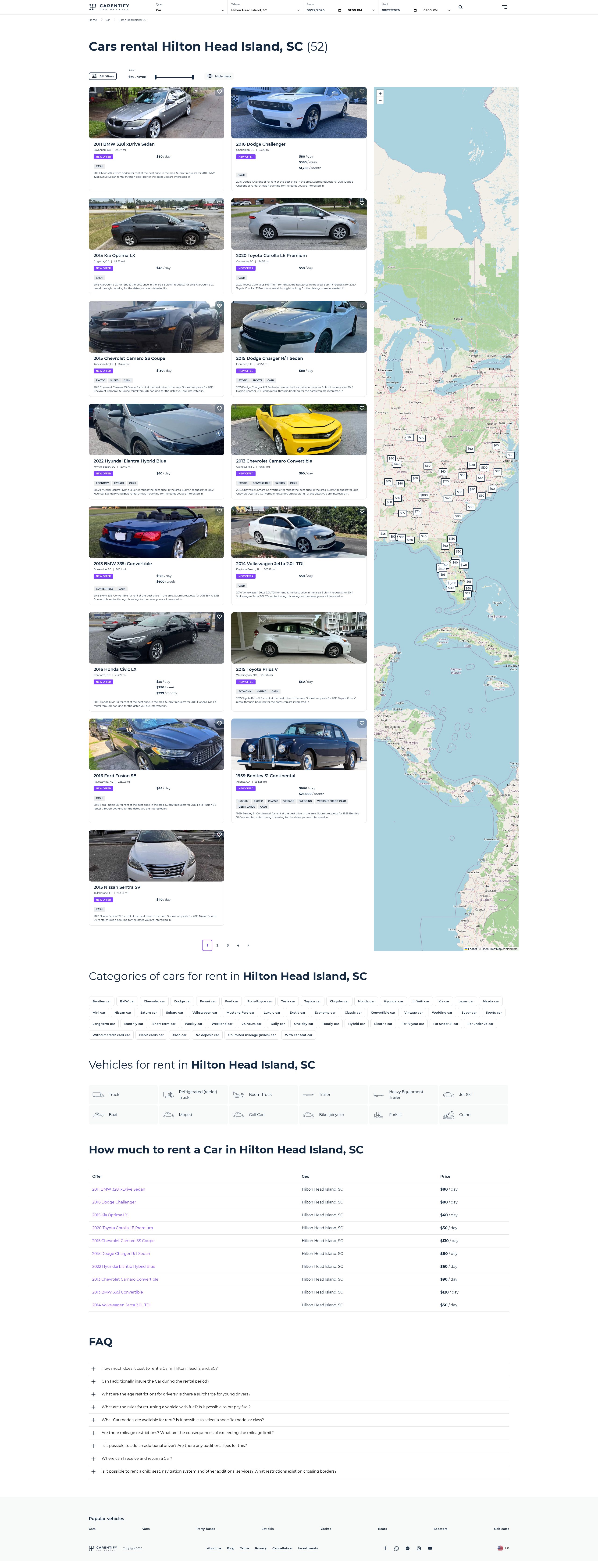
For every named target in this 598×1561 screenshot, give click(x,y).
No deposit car (207, 1035)
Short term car (164, 1024)
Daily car (278, 1024)
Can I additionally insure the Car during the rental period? (155, 1381)
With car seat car (298, 1035)
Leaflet (472, 949)
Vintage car (413, 1012)
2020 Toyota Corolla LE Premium (122, 1228)
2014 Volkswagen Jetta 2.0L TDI (121, 1305)
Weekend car (222, 1024)
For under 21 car (445, 1024)
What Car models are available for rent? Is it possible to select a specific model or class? (183, 1420)
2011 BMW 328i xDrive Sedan (118, 1189)
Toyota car (312, 1001)
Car (158, 10)
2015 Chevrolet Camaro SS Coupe (123, 1241)
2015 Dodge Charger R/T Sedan (121, 1253)
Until (385, 4)
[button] (458, 516)
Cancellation (282, 1548)
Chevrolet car (154, 1001)
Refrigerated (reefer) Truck (198, 1095)
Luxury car (272, 1012)
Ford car (231, 1001)
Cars (92, 1529)
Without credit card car (111, 1035)
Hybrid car (356, 1024)
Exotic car (297, 1012)
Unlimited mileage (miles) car (252, 1035)
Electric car (383, 1024)
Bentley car (102, 1001)
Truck (114, 1094)
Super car (469, 1012)
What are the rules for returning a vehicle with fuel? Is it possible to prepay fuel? (176, 1407)
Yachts (325, 1529)
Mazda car (491, 1001)
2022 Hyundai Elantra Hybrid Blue (123, 1266)
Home (93, 20)
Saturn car (148, 1012)
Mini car (99, 1012)
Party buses (205, 1529)
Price (131, 70)
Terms (244, 1548)
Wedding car (442, 1012)
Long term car (104, 1024)
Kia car (443, 1001)
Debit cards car (151, 1035)
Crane (464, 1115)
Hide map (223, 76)
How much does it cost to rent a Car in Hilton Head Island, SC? (160, 1368)
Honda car (366, 1001)
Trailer (324, 1094)
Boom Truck (260, 1094)
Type (159, 4)
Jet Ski (465, 1094)
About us (214, 1548)
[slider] (156, 77)
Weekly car (193, 1024)
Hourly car (331, 1024)
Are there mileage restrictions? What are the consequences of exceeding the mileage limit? (188, 1433)
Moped (185, 1115)
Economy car (325, 1012)
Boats (382, 1529)
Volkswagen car (204, 1012)
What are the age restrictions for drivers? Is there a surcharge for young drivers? (176, 1394)
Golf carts (501, 1529)
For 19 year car (413, 1024)
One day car (303, 1024)
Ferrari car (208, 1001)
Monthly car (133, 1024)
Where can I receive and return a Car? (137, 1458)
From (310, 4)
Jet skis (268, 1529)
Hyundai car (393, 1001)
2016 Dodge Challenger (114, 1202)
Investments (308, 1548)
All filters (107, 76)
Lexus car (466, 1001)
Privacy (261, 1548)
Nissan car (122, 1012)
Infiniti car (421, 1001)
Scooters (440, 1529)
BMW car (127, 1001)
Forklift (395, 1115)
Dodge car (182, 1001)
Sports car (494, 1012)
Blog (230, 1548)
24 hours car (251, 1024)
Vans (146, 1529)
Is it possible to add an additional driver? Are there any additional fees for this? (174, 1445)
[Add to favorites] (219, 91)
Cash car (179, 1035)
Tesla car (288, 1001)
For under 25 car (480, 1024)
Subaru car (174, 1012)
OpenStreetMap (492, 949)
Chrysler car (339, 1001)
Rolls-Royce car (259, 1001)
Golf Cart (257, 1115)
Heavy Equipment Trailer (406, 1095)
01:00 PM (355, 10)
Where (235, 4)
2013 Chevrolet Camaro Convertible (125, 1279)
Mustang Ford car (240, 1012)
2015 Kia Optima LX (110, 1215)
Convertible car (383, 1012)
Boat (113, 1115)
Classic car (353, 1012)
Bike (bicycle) (331, 1115)
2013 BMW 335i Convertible (117, 1292)
